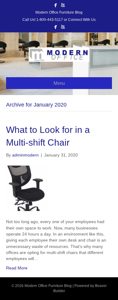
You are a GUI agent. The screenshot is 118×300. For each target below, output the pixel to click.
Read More (17, 267)
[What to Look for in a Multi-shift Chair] (27, 188)
